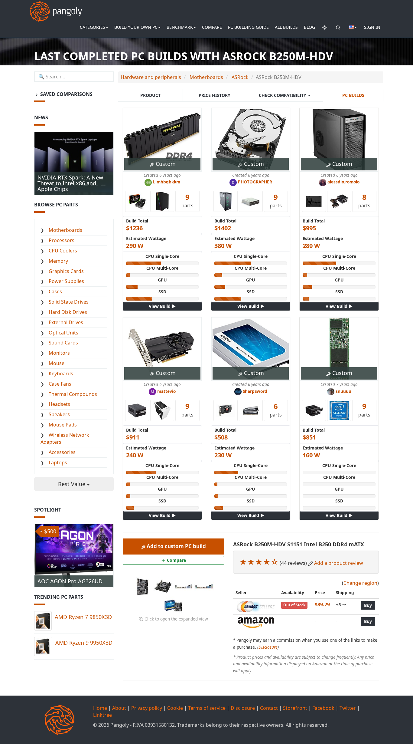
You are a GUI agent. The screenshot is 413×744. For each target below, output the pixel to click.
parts (187, 200)
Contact (269, 708)
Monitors (59, 353)
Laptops (58, 462)
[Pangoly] (56, 7)
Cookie (175, 708)
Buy (368, 605)
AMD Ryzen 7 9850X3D (83, 617)
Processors (61, 240)
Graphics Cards (66, 271)
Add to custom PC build (175, 546)
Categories (92, 27)
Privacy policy (146, 708)
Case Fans (60, 383)
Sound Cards (63, 342)
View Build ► (162, 306)
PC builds (353, 95)
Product (150, 95)
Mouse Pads (63, 424)
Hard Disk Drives (68, 312)
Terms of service (207, 708)
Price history (214, 95)
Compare (212, 27)
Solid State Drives (69, 301)
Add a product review (338, 563)
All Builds (286, 27)
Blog (309, 27)
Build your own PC (136, 27)
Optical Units (63, 332)
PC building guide (248, 27)
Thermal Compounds (73, 394)
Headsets (59, 404)
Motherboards (65, 230)
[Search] (338, 27)
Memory (58, 261)
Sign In (372, 27)
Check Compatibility (283, 95)
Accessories (62, 452)
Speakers (59, 414)
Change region (360, 583)
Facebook (323, 708)
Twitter (348, 708)
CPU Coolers (63, 250)
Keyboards (61, 373)
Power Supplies (66, 281)
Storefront (295, 708)
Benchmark (180, 27)
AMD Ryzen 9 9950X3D (83, 642)
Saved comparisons (66, 94)
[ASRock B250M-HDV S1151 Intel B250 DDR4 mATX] (143, 585)
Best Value (72, 484)
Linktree (102, 715)
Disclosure (268, 647)
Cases (55, 291)
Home (100, 708)
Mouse (56, 363)
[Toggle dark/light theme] (324, 27)
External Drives (66, 322)
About (119, 708)
